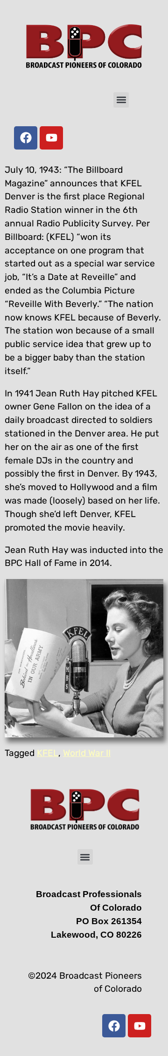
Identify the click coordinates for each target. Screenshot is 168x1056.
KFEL (47, 753)
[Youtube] (51, 138)
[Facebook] (25, 138)
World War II (87, 753)
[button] (121, 100)
